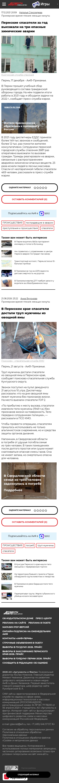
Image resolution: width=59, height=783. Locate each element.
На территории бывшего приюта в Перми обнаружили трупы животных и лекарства (34, 575)
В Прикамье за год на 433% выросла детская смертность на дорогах (31, 272)
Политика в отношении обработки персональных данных (21, 733)
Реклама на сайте (14, 622)
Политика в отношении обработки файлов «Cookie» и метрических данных (26, 739)
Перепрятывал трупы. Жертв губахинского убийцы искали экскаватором (34, 595)
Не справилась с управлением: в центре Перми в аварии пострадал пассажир (33, 252)
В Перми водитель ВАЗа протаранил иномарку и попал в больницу (31, 242)
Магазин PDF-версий (15, 627)
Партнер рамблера (28, 768)
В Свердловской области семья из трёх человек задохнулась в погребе (24, 480)
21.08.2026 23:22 (9, 298)
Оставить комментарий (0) (29, 199)
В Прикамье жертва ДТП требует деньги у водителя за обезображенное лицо (34, 282)
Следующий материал (28, 775)
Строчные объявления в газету (22, 642)
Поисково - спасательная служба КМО (22, 361)
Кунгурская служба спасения (17, 75)
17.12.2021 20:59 (9, 12)
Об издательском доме (17, 618)
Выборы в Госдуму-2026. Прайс (22, 647)
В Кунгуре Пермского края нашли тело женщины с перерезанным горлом (32, 565)
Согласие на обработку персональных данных (28, 729)
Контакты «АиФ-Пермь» (17, 638)
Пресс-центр (44, 618)
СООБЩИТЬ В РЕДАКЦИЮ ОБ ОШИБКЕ (25, 662)
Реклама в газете (39, 622)
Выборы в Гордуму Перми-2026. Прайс (26, 658)
